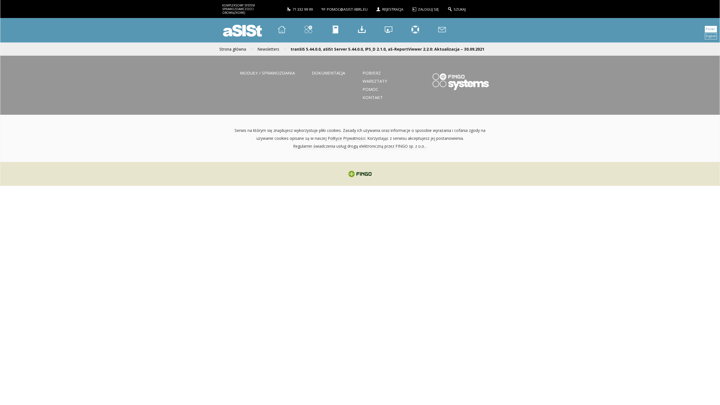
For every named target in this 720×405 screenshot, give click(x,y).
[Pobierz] (362, 30)
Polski (710, 29)
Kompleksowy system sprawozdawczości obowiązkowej (238, 9)
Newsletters (268, 49)
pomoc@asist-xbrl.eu (347, 9)
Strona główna (232, 49)
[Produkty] (308, 30)
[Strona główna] (282, 30)
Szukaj (460, 9)
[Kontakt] (442, 30)
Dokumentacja (328, 73)
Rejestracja (392, 9)
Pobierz (372, 73)
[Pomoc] (415, 30)
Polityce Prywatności (346, 138)
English (711, 36)
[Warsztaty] (389, 30)
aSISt (241, 30)
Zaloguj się (429, 9)
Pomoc (370, 89)
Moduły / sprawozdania (267, 73)
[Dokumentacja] (335, 30)
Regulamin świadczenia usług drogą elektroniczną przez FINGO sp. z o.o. (359, 146)
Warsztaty (375, 81)
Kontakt (373, 97)
